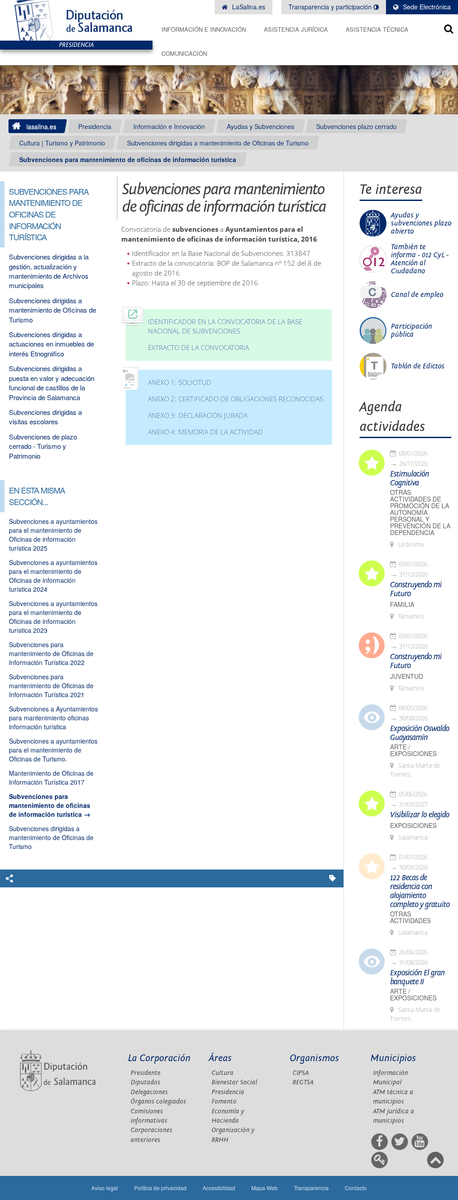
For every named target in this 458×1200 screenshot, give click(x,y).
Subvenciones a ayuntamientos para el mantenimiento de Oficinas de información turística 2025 (53, 534)
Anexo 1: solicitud (180, 382)
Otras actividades (410, 917)
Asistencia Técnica (377, 29)
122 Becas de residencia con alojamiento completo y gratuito (420, 891)
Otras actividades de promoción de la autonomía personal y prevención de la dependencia (420, 512)
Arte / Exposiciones (413, 750)
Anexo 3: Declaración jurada (198, 415)
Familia (402, 604)
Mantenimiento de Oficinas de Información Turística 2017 (51, 777)
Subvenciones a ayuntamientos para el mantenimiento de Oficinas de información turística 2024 (53, 576)
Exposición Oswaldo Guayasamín (419, 733)
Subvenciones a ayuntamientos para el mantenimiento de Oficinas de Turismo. (53, 749)
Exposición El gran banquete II (417, 978)
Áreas (220, 1058)
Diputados (145, 1082)
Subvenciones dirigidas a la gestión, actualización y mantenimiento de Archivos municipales (49, 271)
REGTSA (303, 1082)
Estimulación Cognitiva (409, 479)
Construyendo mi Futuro (415, 589)
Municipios (393, 1058)
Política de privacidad (160, 1188)
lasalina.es (41, 126)
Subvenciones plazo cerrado (356, 126)
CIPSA (301, 1073)
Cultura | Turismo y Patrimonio (62, 142)
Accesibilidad (219, 1188)
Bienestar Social (234, 1082)
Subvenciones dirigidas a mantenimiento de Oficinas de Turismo (218, 142)
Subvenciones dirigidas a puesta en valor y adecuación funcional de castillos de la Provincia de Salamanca (51, 382)
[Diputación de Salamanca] (76, 20)
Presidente (146, 1073)
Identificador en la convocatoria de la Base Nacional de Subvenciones (225, 326)
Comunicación (184, 53)
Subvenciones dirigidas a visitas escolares (45, 416)
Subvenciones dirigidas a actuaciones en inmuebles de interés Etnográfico (51, 344)
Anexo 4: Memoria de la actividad (205, 432)
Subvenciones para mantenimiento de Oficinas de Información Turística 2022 (51, 653)
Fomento (224, 1101)
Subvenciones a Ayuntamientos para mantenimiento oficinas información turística (53, 717)
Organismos (314, 1058)
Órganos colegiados (158, 1101)
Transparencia (311, 1188)
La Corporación (159, 1058)
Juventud (406, 676)
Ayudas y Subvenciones (260, 126)
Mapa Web (264, 1188)
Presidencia (94, 126)
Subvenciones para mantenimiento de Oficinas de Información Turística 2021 (51, 685)
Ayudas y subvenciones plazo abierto (421, 223)
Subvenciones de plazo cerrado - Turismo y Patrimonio (43, 446)
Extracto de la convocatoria (198, 347)
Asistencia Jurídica (296, 29)
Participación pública (411, 330)
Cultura (222, 1073)
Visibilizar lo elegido (419, 815)
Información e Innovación (203, 29)
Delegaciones (149, 1092)
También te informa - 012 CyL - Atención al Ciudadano (420, 259)
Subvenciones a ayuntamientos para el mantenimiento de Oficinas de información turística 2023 (53, 617)
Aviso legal (104, 1188)
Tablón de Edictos (418, 366)
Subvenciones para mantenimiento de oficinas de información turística (127, 159)
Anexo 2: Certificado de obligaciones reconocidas (235, 399)
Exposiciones (413, 825)
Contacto (356, 1188)
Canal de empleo (417, 295)
